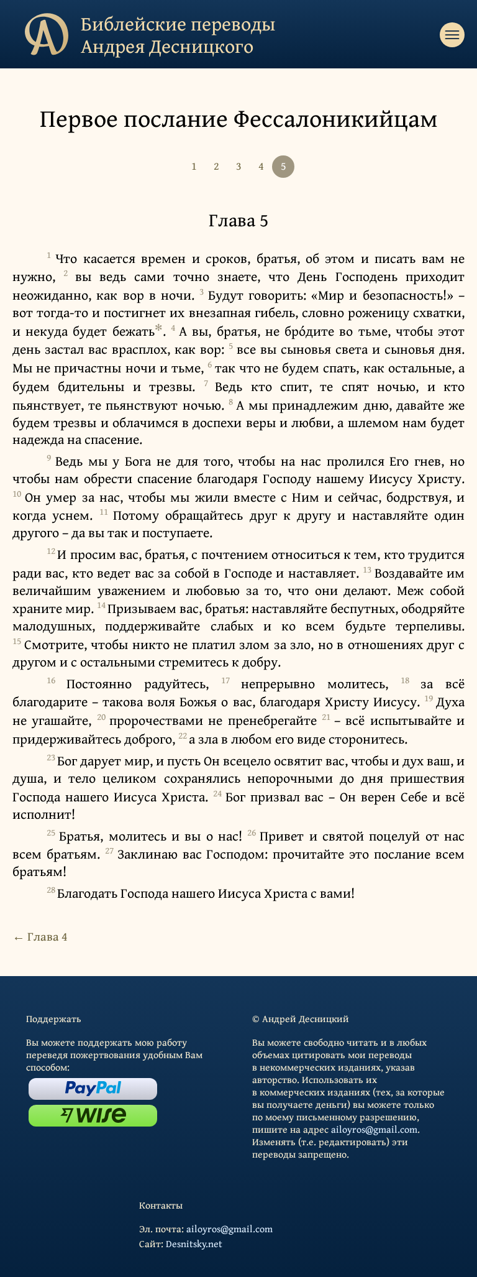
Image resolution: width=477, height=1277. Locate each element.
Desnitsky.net (194, 1243)
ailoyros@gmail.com (374, 1129)
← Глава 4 (40, 936)
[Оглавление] (452, 34)
